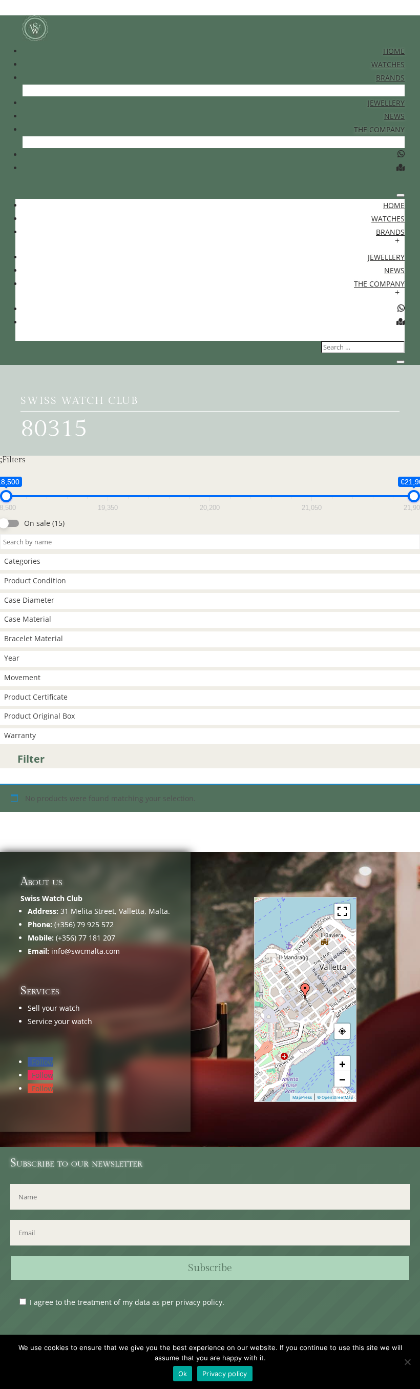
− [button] (342, 1079)
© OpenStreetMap (335, 1097)
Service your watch (60, 1021)
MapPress (302, 1097)
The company (379, 129)
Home (394, 51)
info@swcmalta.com (85, 951)
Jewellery (386, 103)
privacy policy (199, 1302)
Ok (182, 1374)
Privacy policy (224, 1374)
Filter (31, 759)
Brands (390, 78)
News (394, 116)
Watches (388, 64)
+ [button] (342, 1063)
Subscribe (210, 1268)
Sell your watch (54, 1008)
